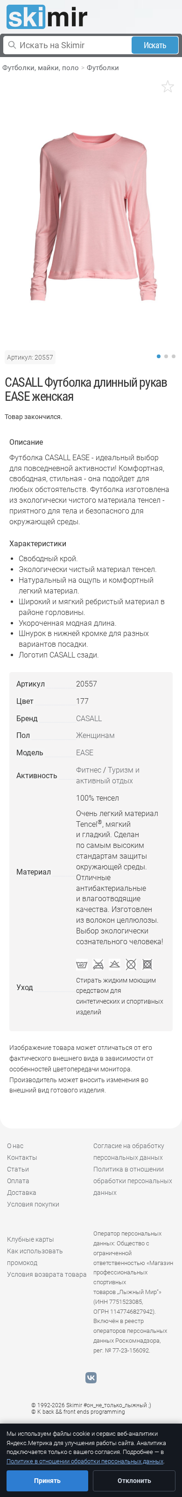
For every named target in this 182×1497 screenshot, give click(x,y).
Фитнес (88, 770)
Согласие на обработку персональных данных (128, 1151)
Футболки (103, 68)
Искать (155, 45)
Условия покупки (33, 1204)
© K (78, 1412)
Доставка (21, 1192)
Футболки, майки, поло (40, 68)
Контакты (22, 1157)
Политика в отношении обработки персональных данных (132, 1180)
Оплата (18, 1181)
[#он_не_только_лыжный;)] (47, 17)
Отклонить (134, 1480)
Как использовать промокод (35, 1256)
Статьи (18, 1169)
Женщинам (95, 735)
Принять (47, 1480)
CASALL (89, 718)
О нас (15, 1146)
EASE (84, 752)
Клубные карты (30, 1239)
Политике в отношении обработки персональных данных (85, 1461)
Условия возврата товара (47, 1274)
